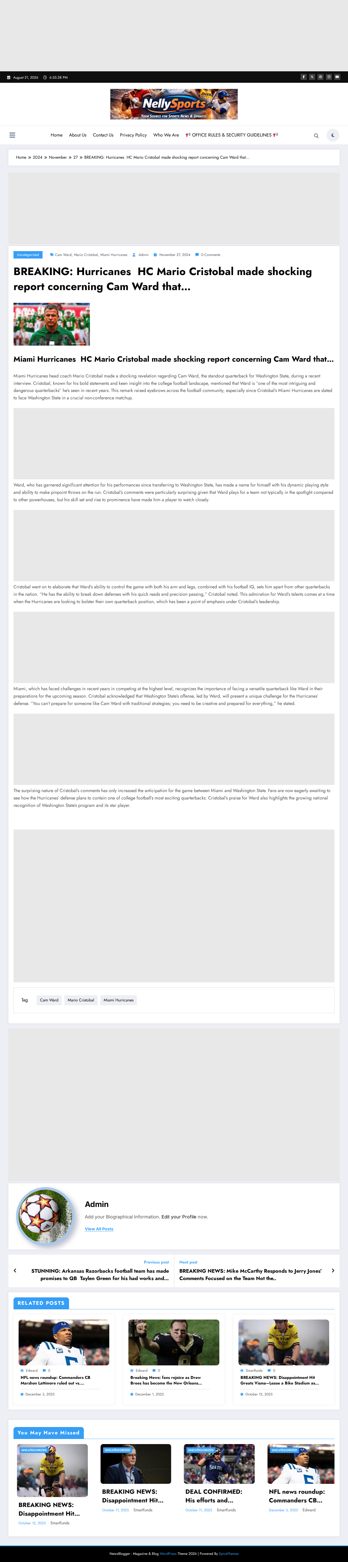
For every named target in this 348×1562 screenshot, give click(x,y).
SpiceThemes (229, 1548)
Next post (188, 1262)
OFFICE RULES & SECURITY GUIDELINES (232, 135)
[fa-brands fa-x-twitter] (312, 77)
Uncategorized (28, 254)
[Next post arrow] (332, 1271)
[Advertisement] (174, 35)
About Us (77, 135)
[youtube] (337, 77)
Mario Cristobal (86, 254)
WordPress (168, 1548)
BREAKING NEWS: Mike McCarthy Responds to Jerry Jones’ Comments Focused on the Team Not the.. (250, 1275)
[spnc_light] (333, 135)
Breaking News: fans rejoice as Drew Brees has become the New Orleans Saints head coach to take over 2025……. (170, 1380)
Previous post (156, 1262)
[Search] (316, 136)
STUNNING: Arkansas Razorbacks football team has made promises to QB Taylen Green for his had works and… (100, 1275)
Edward (32, 1370)
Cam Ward (63, 254)
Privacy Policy (133, 135)
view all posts (99, 1229)
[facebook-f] (304, 77)
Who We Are (166, 135)
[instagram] (329, 77)
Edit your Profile (179, 1216)
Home (56, 135)
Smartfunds (254, 1370)
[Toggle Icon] (12, 136)
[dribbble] (320, 77)
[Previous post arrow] (15, 1271)
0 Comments (210, 254)
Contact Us (103, 135)
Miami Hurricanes (113, 254)
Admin (144, 254)
